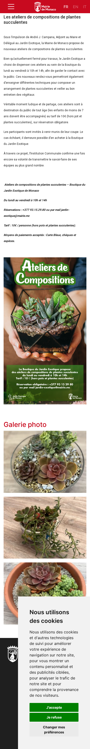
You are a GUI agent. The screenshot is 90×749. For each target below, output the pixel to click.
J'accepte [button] (54, 707)
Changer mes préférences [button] (54, 729)
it (84, 6)
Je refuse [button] (54, 717)
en (75, 6)
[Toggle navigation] (11, 7)
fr (66, 6)
